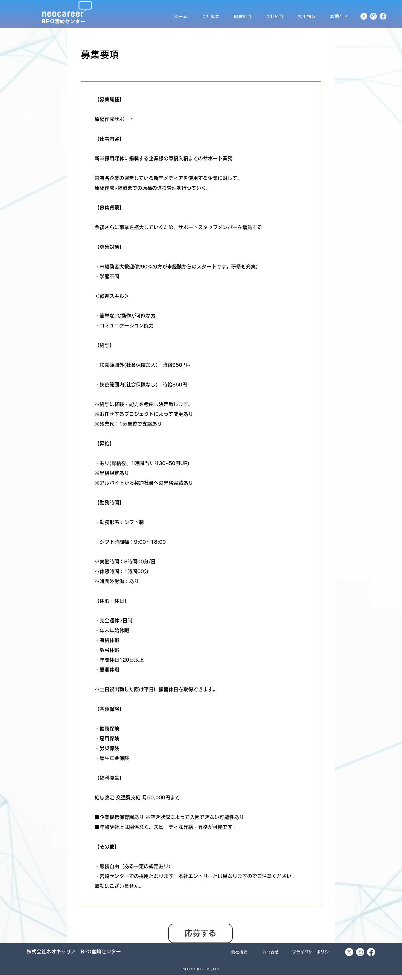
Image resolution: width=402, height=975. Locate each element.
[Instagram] (373, 16)
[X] (363, 16)
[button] (201, 969)
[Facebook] (383, 16)
